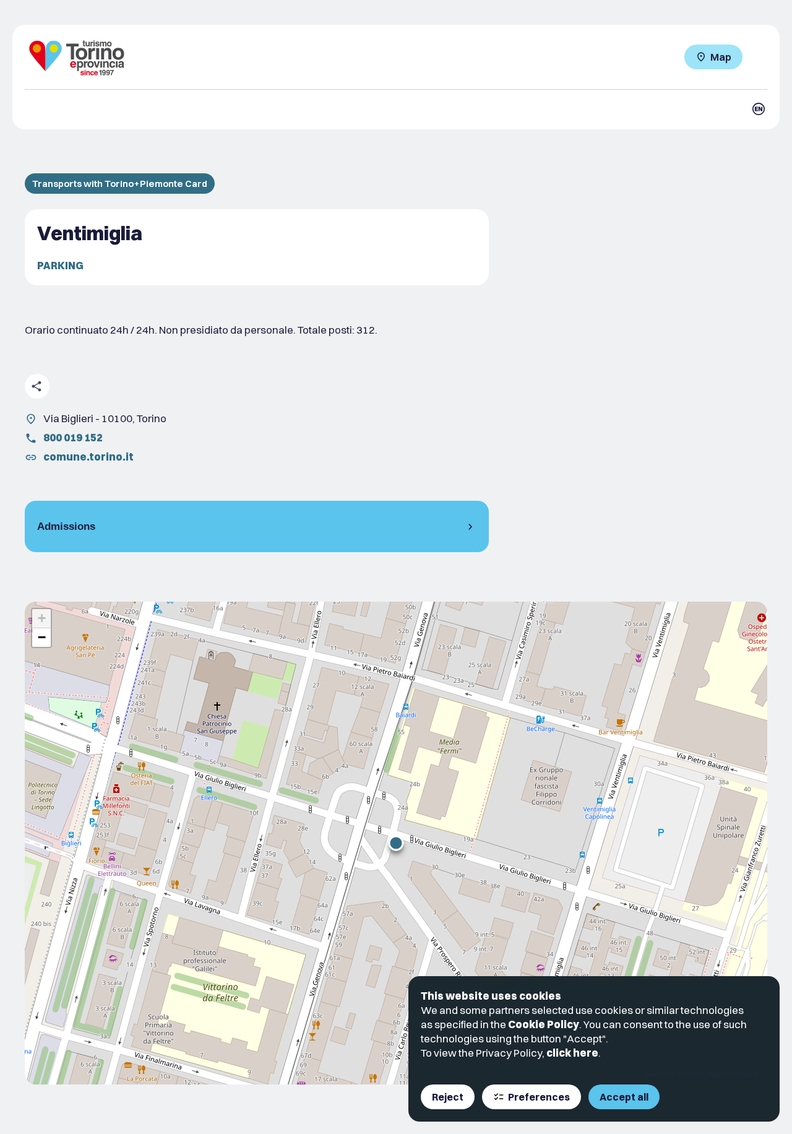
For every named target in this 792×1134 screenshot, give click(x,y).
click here (572, 1052)
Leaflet (655, 1074)
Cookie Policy (543, 1024)
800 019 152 (73, 437)
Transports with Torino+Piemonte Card (119, 183)
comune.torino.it (88, 456)
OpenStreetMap (700, 1074)
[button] (396, 843)
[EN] (758, 109)
